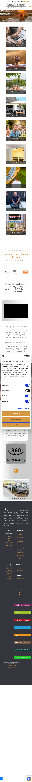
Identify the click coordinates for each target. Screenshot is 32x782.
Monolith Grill (9, 572)
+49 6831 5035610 (16, 1)
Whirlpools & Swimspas (20, 578)
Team (9, 540)
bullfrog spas (19, 534)
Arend (20, 568)
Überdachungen (20, 543)
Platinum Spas (20, 541)
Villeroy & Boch (20, 538)
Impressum (20, 588)
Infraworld (20, 567)
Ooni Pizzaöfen (9, 575)
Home (9, 530)
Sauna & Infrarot (20, 564)
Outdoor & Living (20, 548)
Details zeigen (22, 408)
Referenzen (20, 575)
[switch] (27, 390)
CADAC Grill (9, 573)
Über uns (9, 536)
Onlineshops (9, 533)
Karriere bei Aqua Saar (9, 547)
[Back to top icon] (16, 505)
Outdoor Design (20, 557)
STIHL (20, 559)
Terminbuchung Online (9, 543)
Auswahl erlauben (16, 419)
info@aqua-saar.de (25, 1)
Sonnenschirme (20, 554)
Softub (20, 539)
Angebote (9, 585)
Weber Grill (9, 567)
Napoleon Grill (9, 568)
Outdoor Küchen (20, 552)
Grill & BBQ (8, 564)
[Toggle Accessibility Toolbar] (29, 779)
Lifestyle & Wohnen (20, 555)
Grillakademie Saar (9, 545)
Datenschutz (20, 589)
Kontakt (20, 262)
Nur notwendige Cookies (16, 425)
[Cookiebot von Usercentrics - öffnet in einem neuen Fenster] (23, 356)
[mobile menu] (29, 6)
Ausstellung (9, 539)
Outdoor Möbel (20, 551)
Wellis (20, 536)
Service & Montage (9, 542)
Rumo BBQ (9, 578)
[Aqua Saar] (16, 6)
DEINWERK (9, 576)
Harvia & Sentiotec (19, 570)
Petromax (9, 570)
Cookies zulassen (16, 413)
